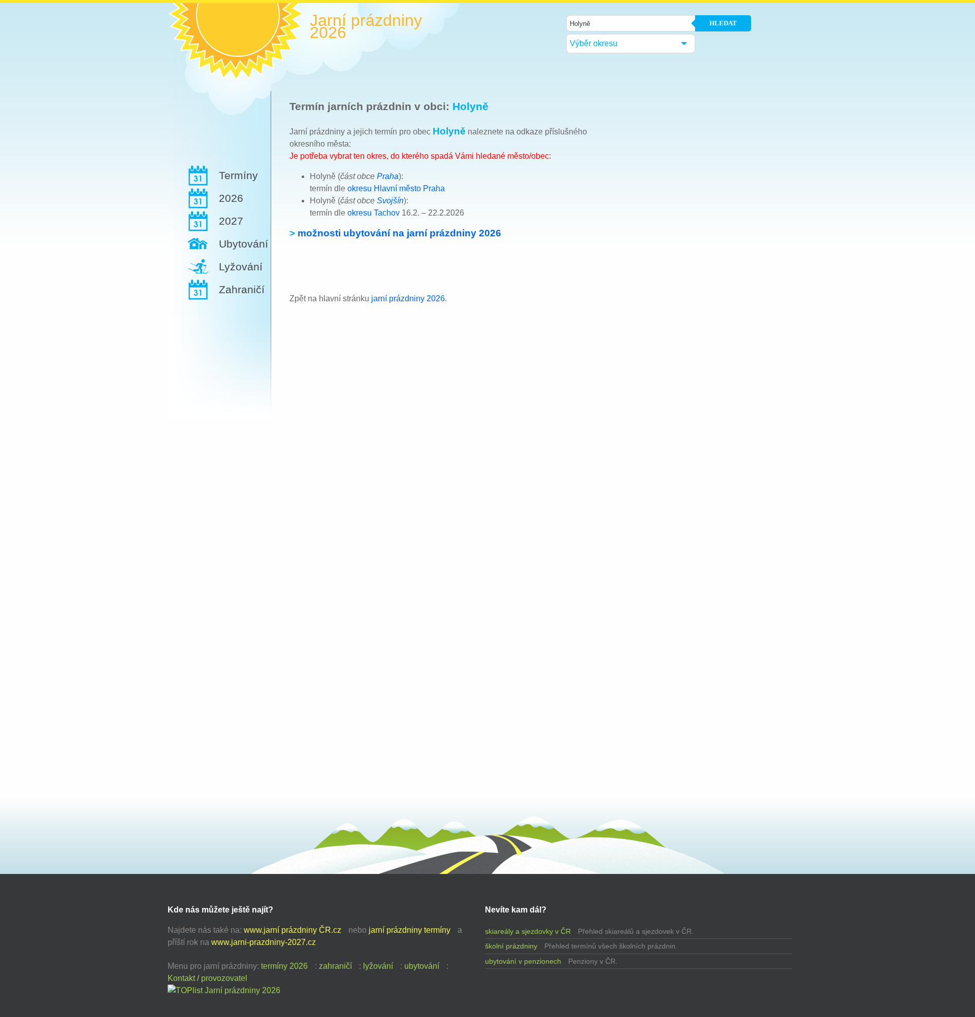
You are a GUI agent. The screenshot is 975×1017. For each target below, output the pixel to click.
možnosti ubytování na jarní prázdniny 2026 (399, 233)
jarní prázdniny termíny (409, 930)
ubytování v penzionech (523, 961)
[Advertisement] (216, 439)
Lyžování (241, 266)
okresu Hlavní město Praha (396, 188)
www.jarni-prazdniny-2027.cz (263, 942)
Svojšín (390, 200)
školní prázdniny (511, 946)
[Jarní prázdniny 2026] (224, 990)
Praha (388, 176)
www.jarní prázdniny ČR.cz (292, 930)
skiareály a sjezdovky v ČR (528, 931)
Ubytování (243, 244)
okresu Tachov (373, 212)
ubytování (421, 966)
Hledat (723, 23)
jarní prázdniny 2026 (408, 298)
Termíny (238, 175)
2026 (231, 198)
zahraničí (335, 966)
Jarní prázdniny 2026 (366, 26)
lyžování (378, 966)
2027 (231, 221)
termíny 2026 (284, 966)
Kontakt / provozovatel (207, 978)
